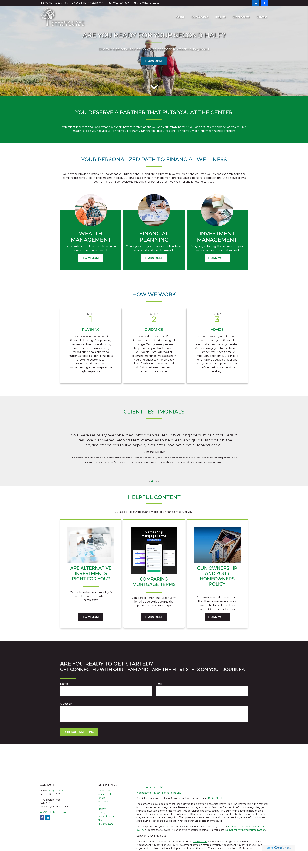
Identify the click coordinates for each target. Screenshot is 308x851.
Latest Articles (106, 816)
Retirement (104, 790)
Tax (99, 805)
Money (102, 809)
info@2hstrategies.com (150, 3)
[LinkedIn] (255, 3)
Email (159, 683)
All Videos (103, 820)
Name (64, 683)
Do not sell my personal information (245, 830)
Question (66, 703)
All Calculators (105, 823)
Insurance (103, 801)
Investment (104, 794)
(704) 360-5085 (120, 3)
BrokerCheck (215, 798)
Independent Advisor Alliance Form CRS (158, 792)
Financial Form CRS (152, 787)
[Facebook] (264, 3)
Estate (101, 797)
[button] (180, 17)
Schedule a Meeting (79, 732)
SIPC (204, 841)
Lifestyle (102, 812)
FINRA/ (197, 841)
